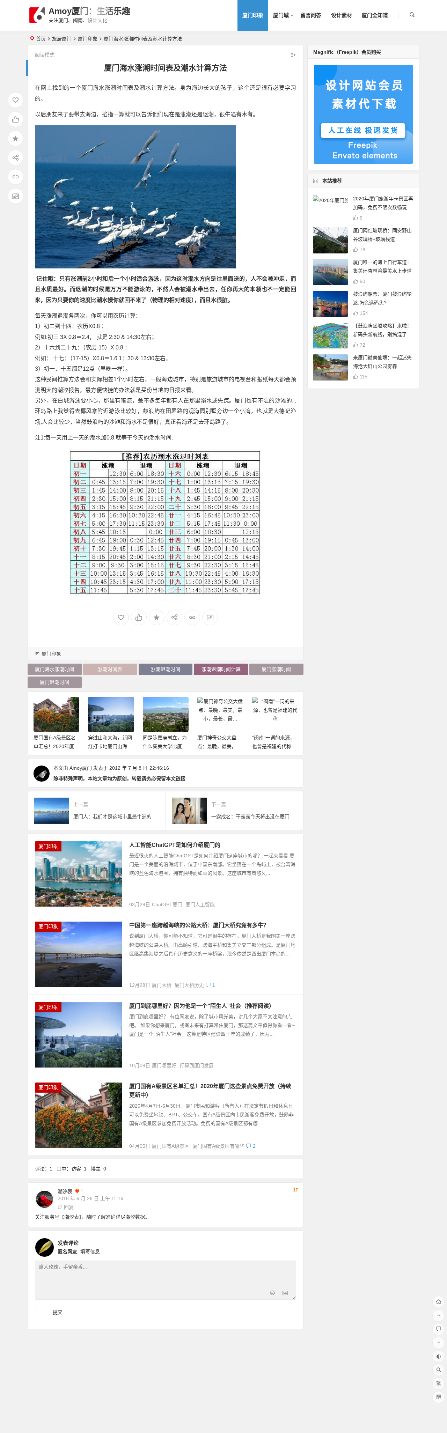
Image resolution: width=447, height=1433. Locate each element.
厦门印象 (252, 15)
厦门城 (281, 15)
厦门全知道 (375, 15)
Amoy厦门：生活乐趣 (89, 11)
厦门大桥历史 (189, 985)
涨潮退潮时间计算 (221, 669)
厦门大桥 (161, 985)
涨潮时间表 (110, 669)
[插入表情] (272, 1293)
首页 (41, 39)
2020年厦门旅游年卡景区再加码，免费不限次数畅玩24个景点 (383, 207)
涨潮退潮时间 (165, 669)
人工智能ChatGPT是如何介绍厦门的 (174, 845)
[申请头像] (289, 1245)
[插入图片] (285, 1293)
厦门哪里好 (164, 1065)
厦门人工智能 (200, 904)
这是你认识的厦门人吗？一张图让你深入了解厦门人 (276, 746)
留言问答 (310, 15)
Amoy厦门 (80, 768)
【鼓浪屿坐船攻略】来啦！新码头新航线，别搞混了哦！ (382, 334)
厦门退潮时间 (54, 682)
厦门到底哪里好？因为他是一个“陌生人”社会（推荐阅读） (201, 1006)
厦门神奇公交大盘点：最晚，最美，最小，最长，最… (167, 746)
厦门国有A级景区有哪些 (218, 1146)
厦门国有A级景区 (170, 1146)
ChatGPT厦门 (167, 904)
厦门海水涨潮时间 (54, 669)
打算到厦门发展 (196, 1065)
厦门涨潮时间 (276, 669)
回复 (69, 1207)
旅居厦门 (62, 39)
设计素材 (341, 15)
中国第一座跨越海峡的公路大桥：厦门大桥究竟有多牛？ (199, 925)
